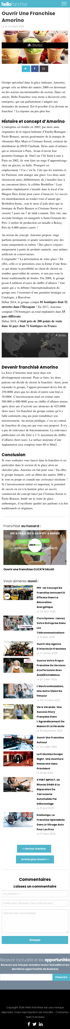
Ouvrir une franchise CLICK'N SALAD (28, 569)
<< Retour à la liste (34, 848)
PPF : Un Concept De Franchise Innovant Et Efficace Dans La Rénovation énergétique (51, 597)
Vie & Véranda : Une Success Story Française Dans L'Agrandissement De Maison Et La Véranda (51, 716)
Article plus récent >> (35, 859)
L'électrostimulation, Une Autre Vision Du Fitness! (50, 691)
